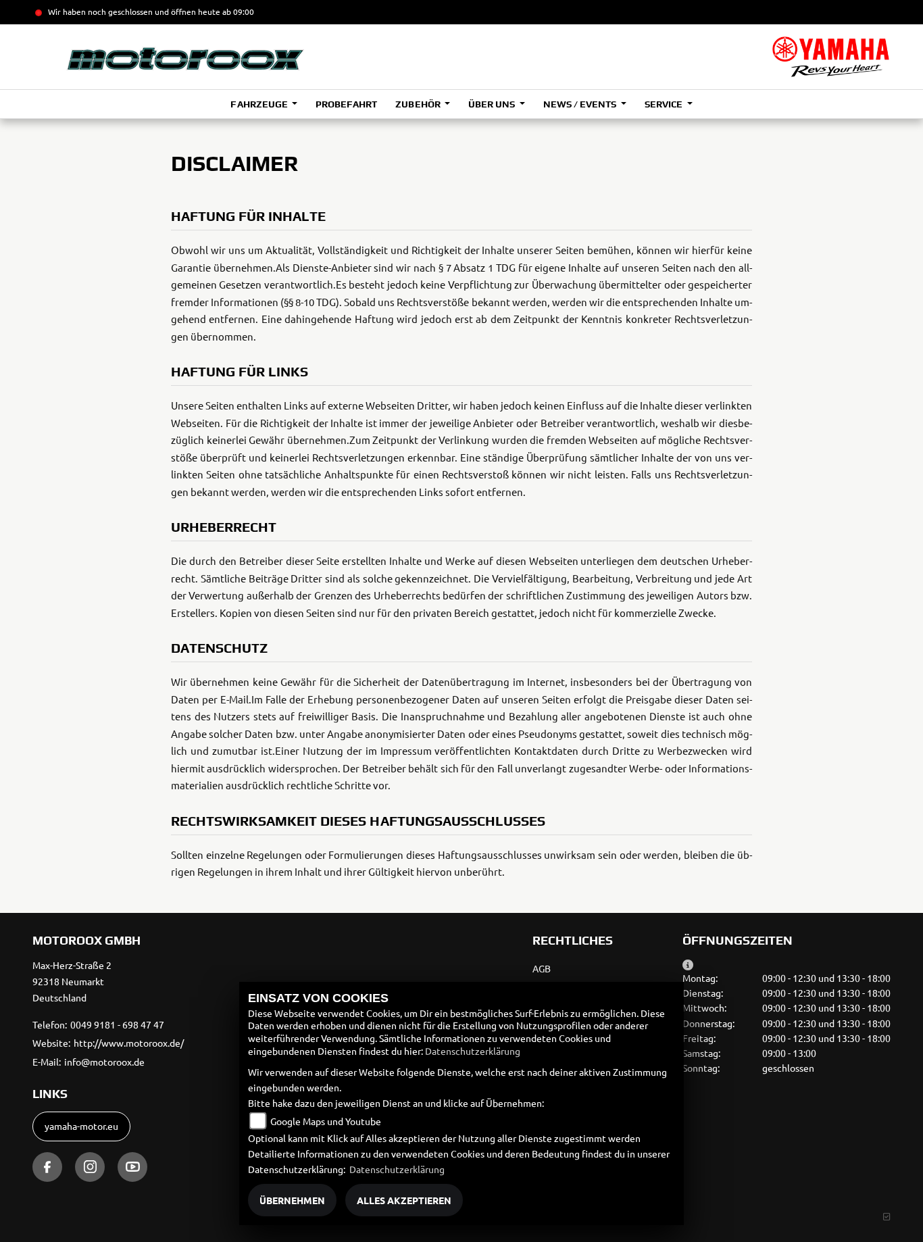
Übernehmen (292, 1200)
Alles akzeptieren (404, 1200)
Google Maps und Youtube (325, 1121)
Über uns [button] (492, 104)
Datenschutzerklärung (472, 1051)
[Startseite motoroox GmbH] (830, 56)
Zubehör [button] (418, 104)
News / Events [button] (580, 104)
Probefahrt (346, 104)
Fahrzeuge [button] (259, 104)
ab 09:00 (237, 11)
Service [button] (664, 104)
